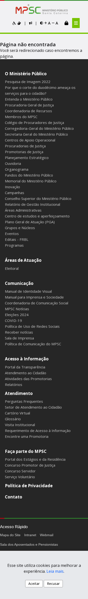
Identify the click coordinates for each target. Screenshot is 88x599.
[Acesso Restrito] (66, 23)
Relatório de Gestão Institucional (32, 204)
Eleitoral (12, 268)
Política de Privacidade (29, 485)
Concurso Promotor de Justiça (30, 465)
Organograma (16, 169)
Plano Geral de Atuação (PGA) (30, 221)
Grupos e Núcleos (20, 227)
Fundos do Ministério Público (29, 175)
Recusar (53, 583)
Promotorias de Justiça (24, 151)
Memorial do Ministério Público (30, 180)
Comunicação (19, 283)
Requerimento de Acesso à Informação (38, 430)
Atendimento (19, 393)
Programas (14, 245)
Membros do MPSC (21, 116)
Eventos (12, 233)
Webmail (46, 535)
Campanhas (14, 192)
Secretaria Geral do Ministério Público (36, 134)
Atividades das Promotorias (28, 378)
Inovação (12, 186)
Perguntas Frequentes (24, 401)
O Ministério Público (26, 73)
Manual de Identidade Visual (28, 291)
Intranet (30, 535)
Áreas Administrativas (23, 210)
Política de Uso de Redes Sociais (32, 326)
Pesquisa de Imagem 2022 (27, 81)
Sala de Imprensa (19, 338)
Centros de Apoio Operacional (30, 140)
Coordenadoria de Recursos (28, 110)
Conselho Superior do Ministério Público (38, 198)
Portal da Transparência (25, 367)
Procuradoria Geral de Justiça (29, 105)
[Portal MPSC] (44, 9)
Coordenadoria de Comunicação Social (36, 302)
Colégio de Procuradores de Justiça (34, 122)
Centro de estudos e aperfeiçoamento (37, 216)
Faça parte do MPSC (25, 451)
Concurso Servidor (20, 470)
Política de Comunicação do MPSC (33, 343)
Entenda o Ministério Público (29, 99)
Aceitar (34, 583)
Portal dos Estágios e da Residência (35, 459)
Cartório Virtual (17, 413)
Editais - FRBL (16, 239)
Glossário (13, 418)
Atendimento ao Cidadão (25, 372)
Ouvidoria (13, 163)
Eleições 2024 (17, 314)
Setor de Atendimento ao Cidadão (33, 407)
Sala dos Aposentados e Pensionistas (29, 544)
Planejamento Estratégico (27, 157)
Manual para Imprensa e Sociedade (34, 297)
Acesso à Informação (27, 359)
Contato (13, 497)
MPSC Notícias (17, 308)
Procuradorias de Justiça (25, 145)
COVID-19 (13, 320)
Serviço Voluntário (20, 476)
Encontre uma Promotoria (26, 436)
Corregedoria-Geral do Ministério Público (39, 128)
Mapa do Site (10, 535)
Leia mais (55, 571)
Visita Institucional (20, 424)
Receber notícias (19, 332)
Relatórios (13, 384)
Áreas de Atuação (23, 260)
